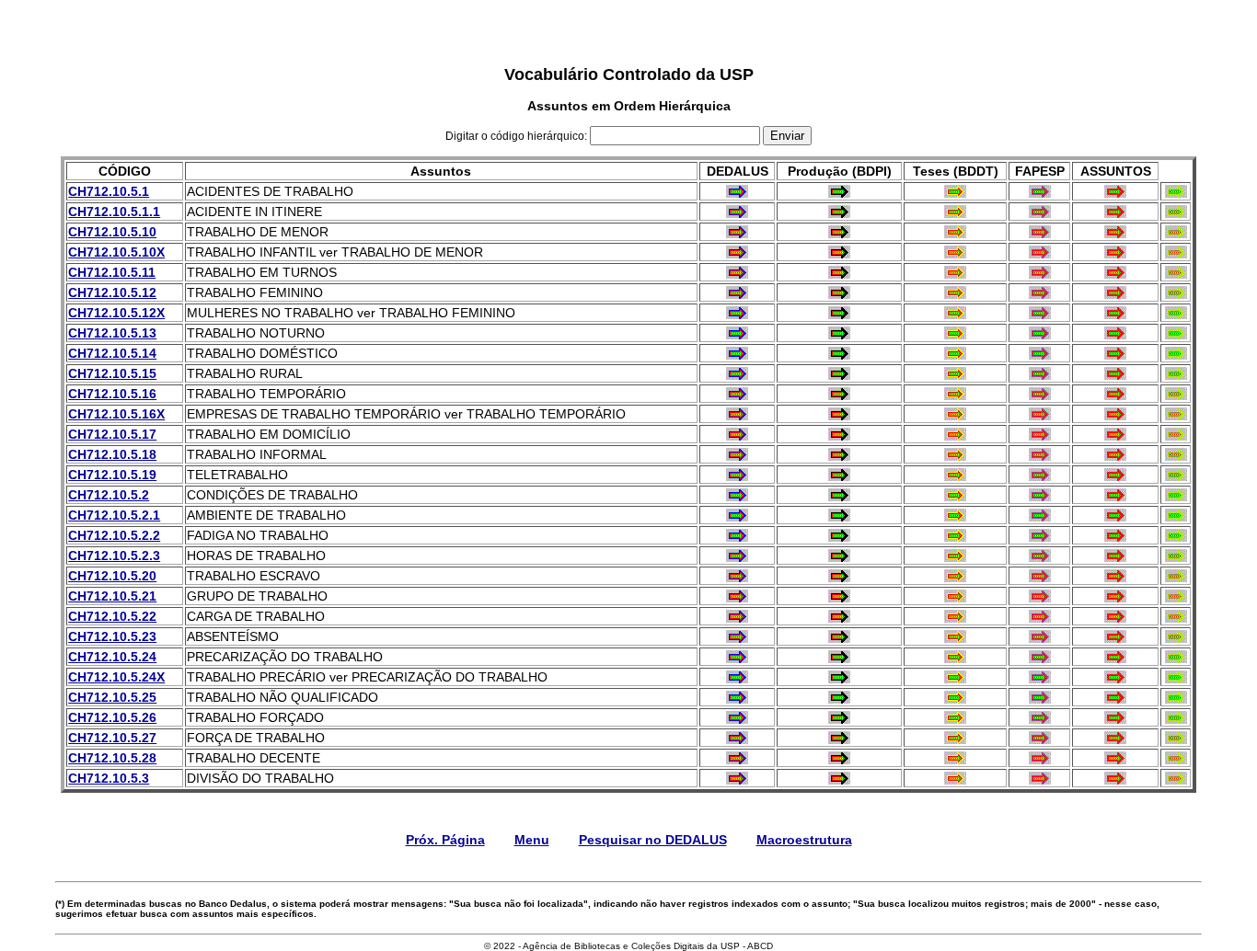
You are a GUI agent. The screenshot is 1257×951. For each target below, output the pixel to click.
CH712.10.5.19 (112, 474)
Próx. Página (445, 839)
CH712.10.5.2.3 (114, 555)
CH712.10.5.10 (112, 231)
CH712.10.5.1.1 (114, 211)
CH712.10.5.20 (112, 575)
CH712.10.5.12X (116, 312)
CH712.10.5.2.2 (114, 535)
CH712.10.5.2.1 (114, 515)
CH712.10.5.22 (112, 616)
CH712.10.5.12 (112, 292)
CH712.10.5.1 (108, 191)
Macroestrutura (804, 839)
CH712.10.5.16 (112, 393)
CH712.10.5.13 (112, 333)
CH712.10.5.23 (112, 636)
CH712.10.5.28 (112, 757)
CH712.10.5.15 (112, 373)
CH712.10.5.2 (108, 494)
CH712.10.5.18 (112, 454)
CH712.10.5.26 (112, 717)
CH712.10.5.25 (112, 697)
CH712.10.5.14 (112, 353)
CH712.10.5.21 (112, 596)
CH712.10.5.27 (112, 737)
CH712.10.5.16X (116, 414)
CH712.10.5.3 (108, 778)
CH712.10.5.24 (112, 656)
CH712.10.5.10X (116, 252)
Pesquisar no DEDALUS (653, 839)
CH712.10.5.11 (112, 272)
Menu (531, 839)
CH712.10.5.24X (116, 677)
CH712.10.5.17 (112, 434)
